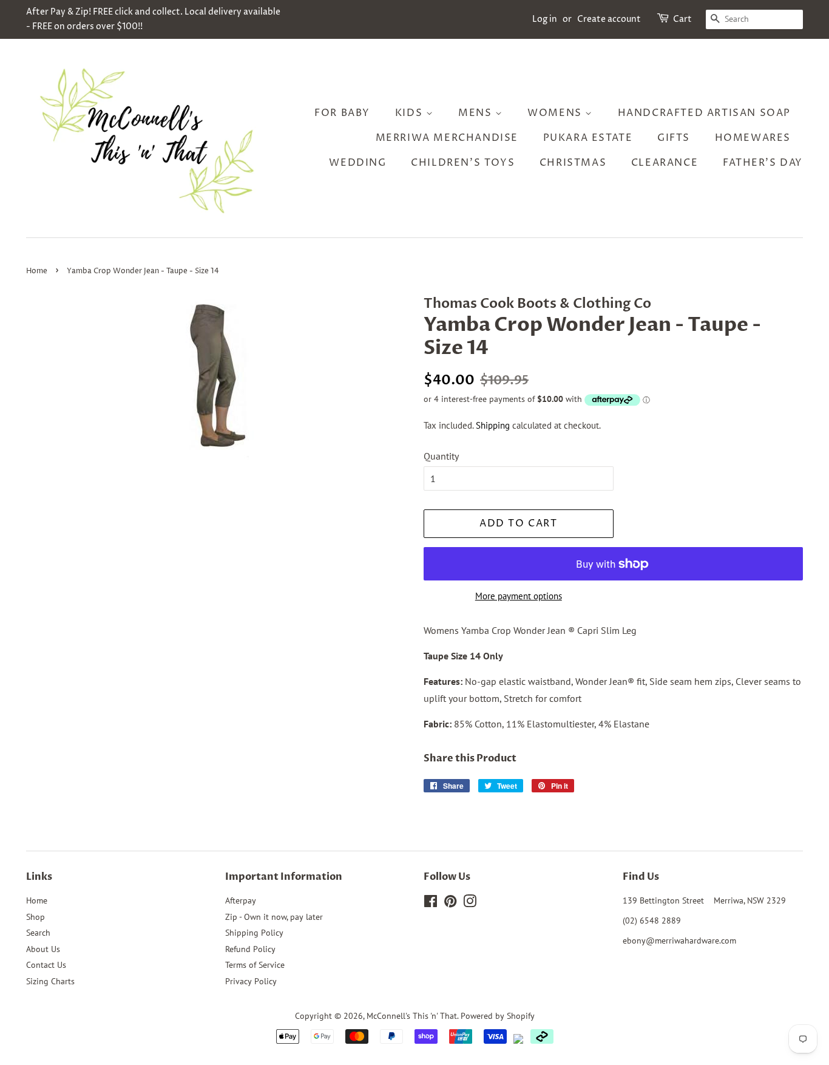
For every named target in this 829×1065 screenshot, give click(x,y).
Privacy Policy (251, 981)
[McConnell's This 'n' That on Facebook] (431, 903)
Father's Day (763, 162)
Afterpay (240, 900)
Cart (682, 19)
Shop (35, 916)
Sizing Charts (50, 981)
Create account (609, 19)
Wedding (357, 162)
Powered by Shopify (498, 1015)
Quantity (441, 456)
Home (36, 271)
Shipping (493, 425)
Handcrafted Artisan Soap (704, 113)
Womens (556, 113)
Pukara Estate (588, 138)
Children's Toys (463, 162)
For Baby (342, 113)
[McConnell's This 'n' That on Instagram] (469, 903)
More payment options (518, 596)
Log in (544, 19)
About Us (43, 949)
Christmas (573, 162)
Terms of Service (255, 964)
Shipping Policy (254, 932)
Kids (410, 113)
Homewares (753, 138)
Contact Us (46, 964)
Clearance (664, 162)
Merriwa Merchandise (447, 138)
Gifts (673, 138)
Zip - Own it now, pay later (274, 916)
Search (38, 932)
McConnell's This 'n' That (412, 1015)
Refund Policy (250, 949)
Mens (476, 113)
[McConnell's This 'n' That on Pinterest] (450, 903)
